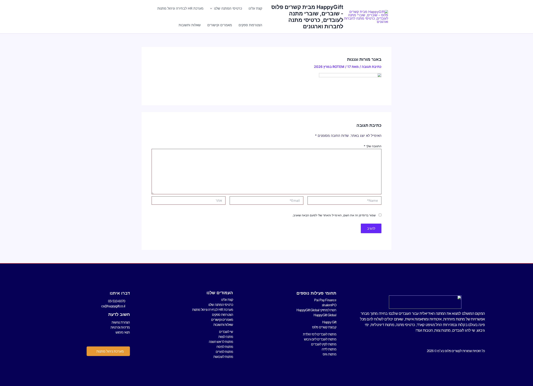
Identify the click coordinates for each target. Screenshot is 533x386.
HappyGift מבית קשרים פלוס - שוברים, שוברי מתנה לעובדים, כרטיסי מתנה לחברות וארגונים (307, 17)
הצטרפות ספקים (250, 25)
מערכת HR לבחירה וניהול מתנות (180, 8)
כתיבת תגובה (371, 67)
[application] (212, 8)
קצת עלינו (255, 8)
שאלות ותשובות (190, 25)
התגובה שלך (372, 146)
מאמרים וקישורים (219, 25)
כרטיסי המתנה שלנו (228, 8)
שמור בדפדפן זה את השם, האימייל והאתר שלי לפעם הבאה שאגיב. (334, 215)
